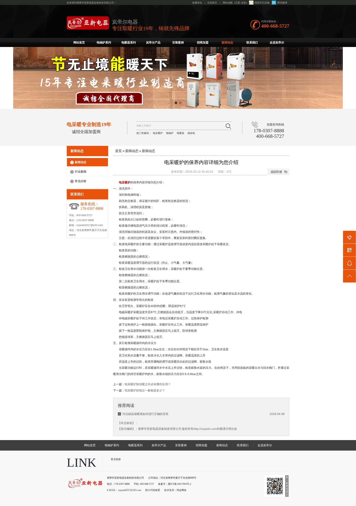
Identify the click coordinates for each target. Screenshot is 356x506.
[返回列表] (278, 172)
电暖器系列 (128, 42)
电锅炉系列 (104, 42)
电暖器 (180, 133)
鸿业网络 (181, 490)
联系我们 (252, 42)
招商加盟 (202, 42)
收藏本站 (197, 2)
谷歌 (243, 2)
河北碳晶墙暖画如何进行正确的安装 (145, 414)
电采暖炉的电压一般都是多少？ (145, 390)
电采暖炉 (158, 133)
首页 (118, 151)
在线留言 (212, 2)
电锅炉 (169, 133)
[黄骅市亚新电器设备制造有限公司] (88, 28)
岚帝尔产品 (153, 42)
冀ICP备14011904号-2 (179, 484)
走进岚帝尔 (277, 42)
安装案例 (178, 42)
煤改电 (191, 133)
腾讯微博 (282, 2)
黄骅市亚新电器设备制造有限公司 (159, 428)
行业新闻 (80, 171)
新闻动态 (227, 42)
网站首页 (79, 42)
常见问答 (80, 181)
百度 (237, 2)
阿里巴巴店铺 (262, 2)
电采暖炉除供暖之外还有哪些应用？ (148, 384)
